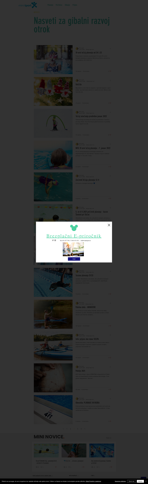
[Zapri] (146, 481)
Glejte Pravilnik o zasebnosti (93, 481)
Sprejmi (140, 481)
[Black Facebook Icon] (53, 240)
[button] (109, 225)
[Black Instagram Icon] (55, 240)
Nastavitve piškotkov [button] (120, 481)
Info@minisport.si (86, 240)
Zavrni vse (131, 481)
